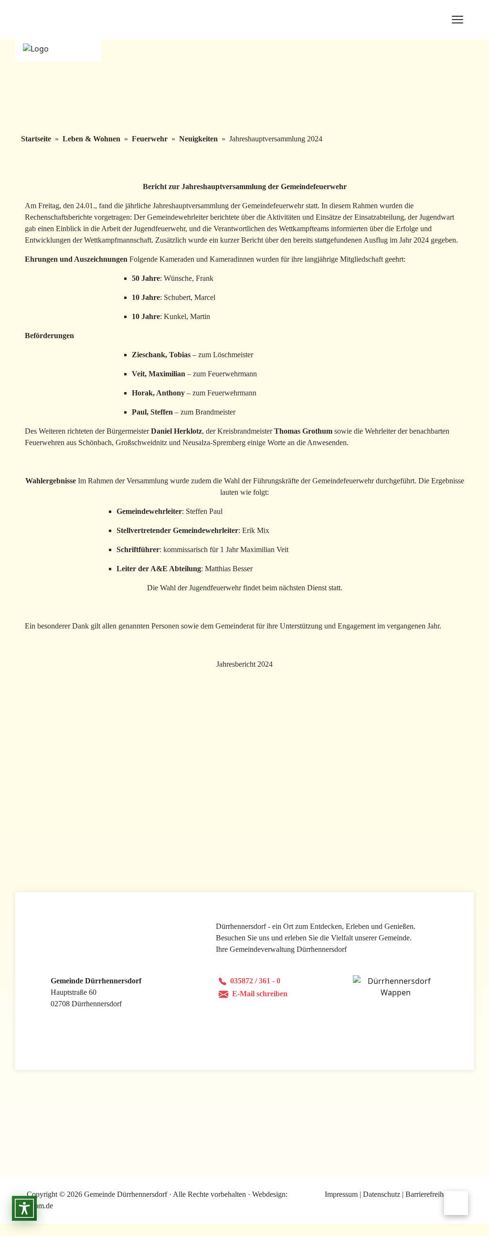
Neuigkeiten (198, 139)
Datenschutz (381, 1194)
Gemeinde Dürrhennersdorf (126, 1194)
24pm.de (40, 1206)
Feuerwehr (150, 139)
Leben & (91, 139)
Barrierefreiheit (428, 1194)
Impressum (341, 1194)
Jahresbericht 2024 (244, 664)
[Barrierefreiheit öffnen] (24, 1208)
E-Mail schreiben (259, 994)
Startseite (36, 139)
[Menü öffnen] (458, 20)
